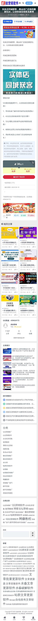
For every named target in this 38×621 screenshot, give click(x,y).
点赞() (32, 215)
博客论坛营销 (7, 445)
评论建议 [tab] (30, 21)
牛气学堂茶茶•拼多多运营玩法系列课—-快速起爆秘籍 (23, 386)
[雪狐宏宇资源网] (19, 208)
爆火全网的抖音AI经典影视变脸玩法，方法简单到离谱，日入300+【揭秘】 (23, 379)
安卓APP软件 (7, 452)
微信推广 (29, 568)
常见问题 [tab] (19, 21)
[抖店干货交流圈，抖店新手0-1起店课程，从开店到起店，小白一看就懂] (7, 365)
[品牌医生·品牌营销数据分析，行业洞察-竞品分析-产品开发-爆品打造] (7, 351)
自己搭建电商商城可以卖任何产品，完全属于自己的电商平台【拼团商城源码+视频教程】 (23, 358)
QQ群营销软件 (10, 556)
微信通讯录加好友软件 (14, 575)
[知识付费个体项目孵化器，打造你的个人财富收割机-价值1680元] (10, 255)
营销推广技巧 (7, 483)
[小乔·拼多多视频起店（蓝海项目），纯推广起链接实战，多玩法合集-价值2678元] (10, 232)
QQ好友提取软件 (13, 550)
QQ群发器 (24, 549)
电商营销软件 (7, 466)
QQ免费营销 (22, 547)
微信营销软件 (7, 459)
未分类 (5, 462)
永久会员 (28, 169)
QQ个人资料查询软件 (10, 547)
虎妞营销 (8, 216)
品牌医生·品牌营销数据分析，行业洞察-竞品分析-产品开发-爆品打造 (23, 350)
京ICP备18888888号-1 (12, 613)
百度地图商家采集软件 (24, 591)
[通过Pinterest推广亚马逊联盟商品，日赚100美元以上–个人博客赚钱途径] (28, 278)
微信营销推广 (7, 456)
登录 (29, 3)
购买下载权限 (20, 177)
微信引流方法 (21, 568)
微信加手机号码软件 (11, 568)
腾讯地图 (12, 600)
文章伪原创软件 (24, 575)
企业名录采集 (7, 439)
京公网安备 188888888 (25, 613)
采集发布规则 (7, 493)
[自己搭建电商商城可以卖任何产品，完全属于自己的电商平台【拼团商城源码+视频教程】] (7, 358)
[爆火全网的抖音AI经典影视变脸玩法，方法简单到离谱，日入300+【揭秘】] (7, 380)
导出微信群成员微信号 (17, 566)
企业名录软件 (27, 564)
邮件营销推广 (7, 490)
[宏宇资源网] (19, 33)
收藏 (24, 215)
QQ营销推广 (7, 432)
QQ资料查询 (12, 561)
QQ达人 (29, 561)
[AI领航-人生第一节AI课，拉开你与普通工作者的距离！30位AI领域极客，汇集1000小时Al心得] (7, 372)
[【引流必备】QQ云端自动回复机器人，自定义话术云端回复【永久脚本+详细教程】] (10, 278)
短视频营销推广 (8, 472)
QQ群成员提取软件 (22, 553)
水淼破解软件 (24, 588)
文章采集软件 (13, 583)
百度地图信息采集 (9, 591)
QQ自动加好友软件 (25, 556)
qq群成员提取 (13, 553)
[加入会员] (19, 27)
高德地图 (9, 604)
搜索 (4, 530)
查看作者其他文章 (19, 338)
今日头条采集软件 (17, 564)
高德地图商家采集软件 (20, 604)
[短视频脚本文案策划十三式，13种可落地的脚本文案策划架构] (28, 301)
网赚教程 (21, 15)
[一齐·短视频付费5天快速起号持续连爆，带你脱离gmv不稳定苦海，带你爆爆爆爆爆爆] (10, 301)
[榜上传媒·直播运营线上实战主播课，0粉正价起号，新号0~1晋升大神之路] (28, 255)
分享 (17, 215)
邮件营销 (6, 486)
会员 (14, 169)
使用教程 (6, 442)
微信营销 (25, 570)
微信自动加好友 (16, 570)
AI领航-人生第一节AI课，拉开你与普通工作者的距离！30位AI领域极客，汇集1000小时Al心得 (23, 372)
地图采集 (6, 449)
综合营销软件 (7, 476)
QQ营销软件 (7, 435)
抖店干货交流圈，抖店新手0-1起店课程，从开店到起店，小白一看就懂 (23, 365)
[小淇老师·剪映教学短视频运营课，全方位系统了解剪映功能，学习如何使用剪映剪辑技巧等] (28, 232)
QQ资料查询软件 (21, 561)
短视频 (5, 469)
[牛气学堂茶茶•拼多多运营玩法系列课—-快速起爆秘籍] (7, 387)
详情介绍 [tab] (9, 21)
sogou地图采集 (7, 564)
